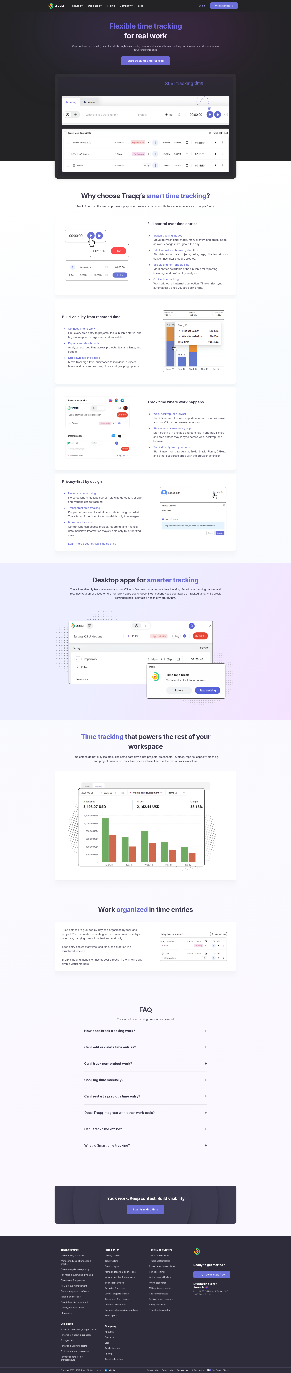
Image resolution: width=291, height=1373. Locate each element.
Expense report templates (162, 1266)
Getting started (112, 1255)
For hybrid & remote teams (74, 1345)
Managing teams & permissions (120, 1271)
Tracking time (111, 1261)
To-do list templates (159, 1255)
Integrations (66, 1313)
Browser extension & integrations (121, 1310)
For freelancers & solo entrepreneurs (72, 1358)
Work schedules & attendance (120, 1277)
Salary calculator (157, 1304)
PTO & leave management (74, 1285)
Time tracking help (114, 1359)
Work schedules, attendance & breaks (76, 1262)
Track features (70, 1249)
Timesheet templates (159, 1261)
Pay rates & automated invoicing (77, 1275)
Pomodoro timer (157, 1271)
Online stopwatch (157, 1282)
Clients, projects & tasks (72, 1307)
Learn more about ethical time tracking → (94, 543)
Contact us (110, 1337)
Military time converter (160, 1288)
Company (110, 1326)
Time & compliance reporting (75, 1269)
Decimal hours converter (161, 1299)
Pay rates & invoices (115, 1288)
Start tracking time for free (145, 60)
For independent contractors (75, 1351)
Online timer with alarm (160, 1277)
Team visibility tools (114, 1282)
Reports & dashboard (115, 1304)
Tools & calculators (160, 1249)
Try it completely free (212, 1274)
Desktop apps (112, 1266)
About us (109, 1332)
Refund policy (198, 1370)
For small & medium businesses (76, 1335)
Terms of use (183, 1370)
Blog (107, 1342)
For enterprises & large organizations (79, 1329)
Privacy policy (168, 1370)
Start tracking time (145, 1209)
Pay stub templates (158, 1293)
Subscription (111, 1315)
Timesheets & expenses (73, 1280)
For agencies (67, 1340)
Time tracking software (72, 1255)
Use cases (67, 1323)
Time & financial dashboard (74, 1302)
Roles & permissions (71, 1296)
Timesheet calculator (159, 1310)
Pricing (108, 1353)
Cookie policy (153, 1370)
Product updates (113, 1348)
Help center (112, 1249)
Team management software (75, 1291)
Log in (202, 5)
